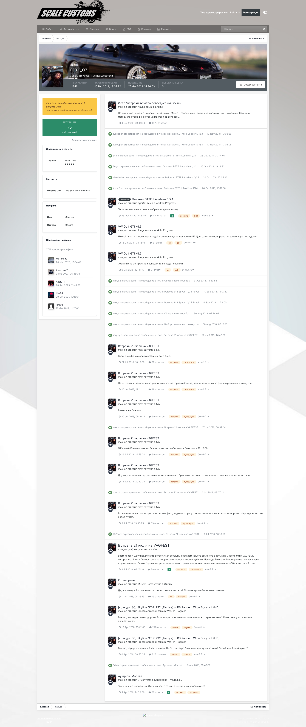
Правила (146, 29)
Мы (158, 349)
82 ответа (157, 692)
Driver (116, 665)
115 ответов (159, 215)
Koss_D (116, 188)
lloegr (141, 230)
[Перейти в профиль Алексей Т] (51, 272)
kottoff (116, 492)
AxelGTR (60, 281)
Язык (48, 721)
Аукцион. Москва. (173, 665)
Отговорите (126, 580)
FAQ (128, 29)
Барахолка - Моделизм (168, 679)
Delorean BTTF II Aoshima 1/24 (179, 155)
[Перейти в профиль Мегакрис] (51, 260)
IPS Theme (42, 718)
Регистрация (251, 12)
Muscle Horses (146, 583)
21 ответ (157, 242)
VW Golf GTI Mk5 (129, 226)
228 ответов (159, 627)
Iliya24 (59, 293)
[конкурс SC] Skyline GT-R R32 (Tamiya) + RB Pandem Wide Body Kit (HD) (169, 607)
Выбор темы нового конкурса (181, 324)
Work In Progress (165, 202)
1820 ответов (159, 122)
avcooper (118, 133)
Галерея (94, 29)
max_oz (122, 106)
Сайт (48, 29)
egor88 (142, 202)
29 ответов (157, 596)
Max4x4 (117, 177)
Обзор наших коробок (177, 280)
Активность (70, 29)
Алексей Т (62, 270)
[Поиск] (264, 29)
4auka (141, 106)
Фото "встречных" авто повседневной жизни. (150, 103)
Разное (164, 29)
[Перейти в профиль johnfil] (51, 306)
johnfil (59, 304)
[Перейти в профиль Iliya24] (51, 295)
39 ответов (157, 362)
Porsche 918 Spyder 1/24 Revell (181, 291)
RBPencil (117, 534)
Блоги (112, 29)
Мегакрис (61, 258)
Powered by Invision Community (253, 721)
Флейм (159, 106)
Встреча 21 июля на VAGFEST (180, 335)
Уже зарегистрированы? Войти (219, 12)
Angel (116, 166)
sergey (116, 335)
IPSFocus (56, 718)
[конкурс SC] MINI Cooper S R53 (184, 133)
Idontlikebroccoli (147, 610)
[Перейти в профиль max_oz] (112, 105)
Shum (116, 155)
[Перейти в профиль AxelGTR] (51, 283)
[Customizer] (265, 12)
